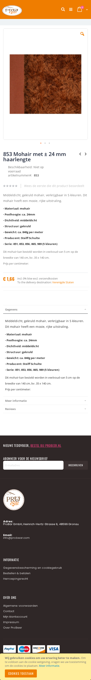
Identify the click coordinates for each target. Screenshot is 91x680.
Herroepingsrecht (15, 579)
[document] (46, 666)
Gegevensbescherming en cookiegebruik (32, 568)
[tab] (45, 309)
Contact (8, 611)
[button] (82, 37)
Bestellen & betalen (16, 573)
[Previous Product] (80, 154)
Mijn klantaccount (15, 617)
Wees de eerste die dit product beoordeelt (54, 186)
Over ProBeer (12, 628)
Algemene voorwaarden (20, 606)
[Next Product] (85, 154)
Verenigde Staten (63, 282)
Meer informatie (49, 666)
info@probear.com (16, 538)
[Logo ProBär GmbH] (20, 9)
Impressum (11, 622)
